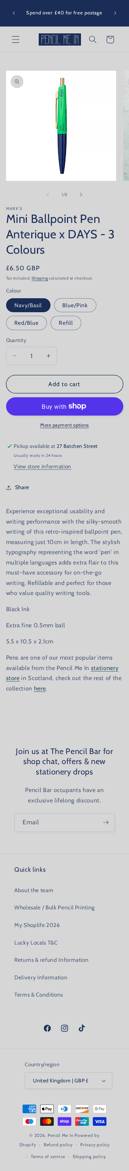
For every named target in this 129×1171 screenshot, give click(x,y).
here (40, 688)
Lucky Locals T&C (36, 942)
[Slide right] (81, 194)
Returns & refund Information (51, 959)
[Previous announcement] (14, 13)
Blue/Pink (75, 305)
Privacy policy (95, 1144)
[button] (15, 39)
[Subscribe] (105, 822)
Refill (66, 322)
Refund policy (58, 1144)
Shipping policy (89, 1156)
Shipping (40, 278)
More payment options (64, 425)
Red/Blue (26, 322)
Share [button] (22, 487)
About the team (33, 890)
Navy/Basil (28, 305)
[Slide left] (48, 194)
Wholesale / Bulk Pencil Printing (54, 907)
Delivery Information (40, 977)
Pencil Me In (60, 1135)
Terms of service (48, 1156)
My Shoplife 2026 (37, 925)
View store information (42, 466)
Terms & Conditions (38, 994)
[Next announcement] (115, 13)
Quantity (16, 340)
